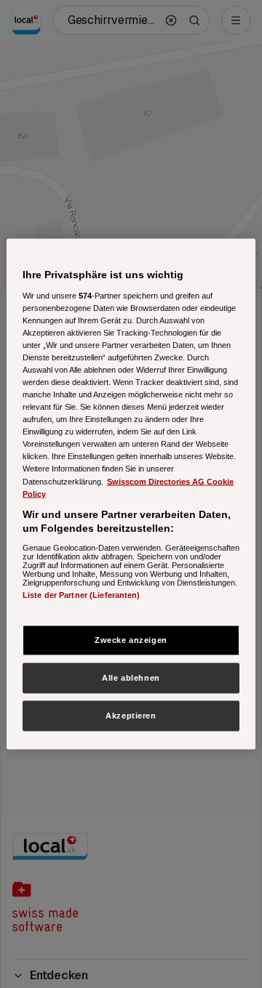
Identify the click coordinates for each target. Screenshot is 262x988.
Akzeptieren (131, 715)
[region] (131, 494)
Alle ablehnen (130, 677)
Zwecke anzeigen (131, 640)
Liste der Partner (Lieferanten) (81, 594)
